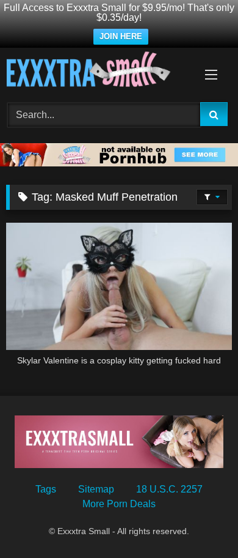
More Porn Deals (119, 504)
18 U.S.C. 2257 (169, 489)
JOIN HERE (120, 36)
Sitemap (96, 489)
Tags (45, 489)
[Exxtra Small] (97, 71)
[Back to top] (200, 522)
